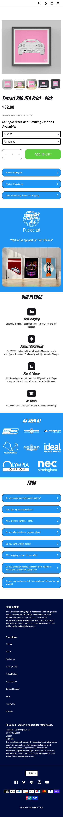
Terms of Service (12, 689)
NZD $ (30, 773)
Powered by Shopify (37, 807)
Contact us (10, 659)
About (8, 651)
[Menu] (58, 3)
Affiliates (9, 711)
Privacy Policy (11, 666)
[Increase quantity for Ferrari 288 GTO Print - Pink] (19, 154)
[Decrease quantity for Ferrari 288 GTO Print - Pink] (5, 154)
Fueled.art (28, 807)
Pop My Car (10, 704)
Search (9, 644)
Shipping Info (11, 681)
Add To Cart (43, 154)
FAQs (8, 696)
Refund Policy (11, 674)
